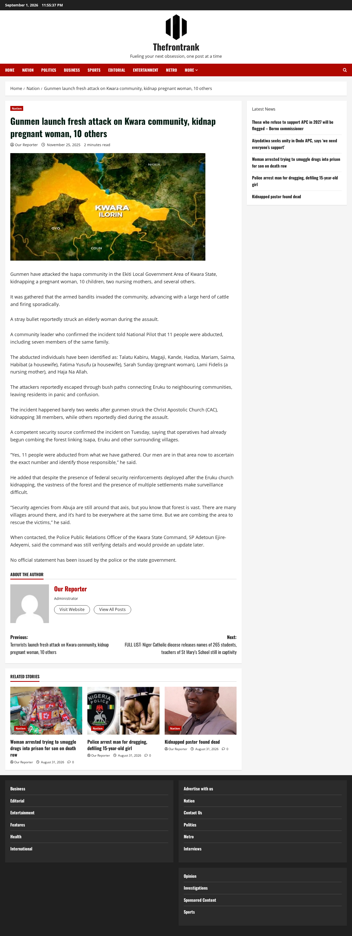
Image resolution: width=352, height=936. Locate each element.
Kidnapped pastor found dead (192, 741)
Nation (27, 70)
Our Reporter (26, 144)
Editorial (116, 70)
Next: (181, 644)
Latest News (263, 109)
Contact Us (193, 812)
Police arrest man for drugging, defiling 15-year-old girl (117, 744)
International (21, 849)
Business (72, 70)
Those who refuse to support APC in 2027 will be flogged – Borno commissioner (292, 125)
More (189, 70)
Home (9, 70)
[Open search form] (345, 70)
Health (15, 836)
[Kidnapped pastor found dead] (201, 711)
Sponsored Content (200, 900)
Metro (171, 70)
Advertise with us (198, 788)
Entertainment (145, 70)
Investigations (196, 888)
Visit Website (72, 609)
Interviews (193, 849)
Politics (48, 70)
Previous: (59, 644)
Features (17, 825)
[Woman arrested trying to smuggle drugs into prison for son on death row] (46, 711)
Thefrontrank (176, 46)
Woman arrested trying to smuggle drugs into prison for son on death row (43, 748)
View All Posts (112, 609)
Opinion (190, 876)
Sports (94, 70)
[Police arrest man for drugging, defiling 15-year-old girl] (123, 711)
